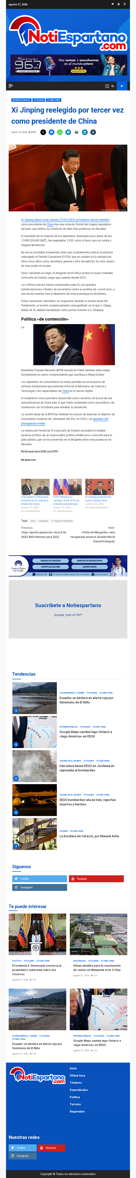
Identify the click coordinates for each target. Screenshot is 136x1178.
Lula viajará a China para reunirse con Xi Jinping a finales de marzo (34, 500)
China (50, 224)
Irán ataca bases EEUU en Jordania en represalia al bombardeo (34, 766)
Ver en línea (122, 86)
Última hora (53, 100)
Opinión (64, 831)
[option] (68, 699)
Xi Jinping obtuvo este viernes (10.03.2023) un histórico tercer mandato (65, 219)
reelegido (43, 521)
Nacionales (79, 961)
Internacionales (21, 100)
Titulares (38, 100)
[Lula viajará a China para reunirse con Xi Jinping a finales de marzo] (35, 487)
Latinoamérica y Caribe (72, 693)
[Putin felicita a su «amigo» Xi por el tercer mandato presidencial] (67, 487)
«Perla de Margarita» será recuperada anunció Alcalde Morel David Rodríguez (92, 534)
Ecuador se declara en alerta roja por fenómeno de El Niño (34, 698)
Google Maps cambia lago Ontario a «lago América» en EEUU (34, 732)
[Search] (113, 86)
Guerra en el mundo (71, 761)
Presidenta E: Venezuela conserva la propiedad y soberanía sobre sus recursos (37, 934)
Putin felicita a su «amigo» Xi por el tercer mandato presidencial (66, 500)
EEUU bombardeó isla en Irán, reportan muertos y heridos (34, 800)
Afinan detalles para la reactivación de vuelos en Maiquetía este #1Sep (98, 934)
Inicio (73, 1068)
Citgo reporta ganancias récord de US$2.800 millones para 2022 (43, 532)
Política (17, 961)
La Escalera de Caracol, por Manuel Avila (34, 834)
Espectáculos (79, 1090)
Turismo (75, 1104)
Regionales (77, 1111)
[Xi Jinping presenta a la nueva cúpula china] (99, 487)
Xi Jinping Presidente (62, 521)
